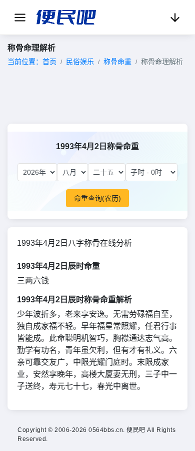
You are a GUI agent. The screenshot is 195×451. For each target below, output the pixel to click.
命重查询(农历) (97, 198)
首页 (49, 62)
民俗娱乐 (80, 62)
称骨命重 (118, 62)
